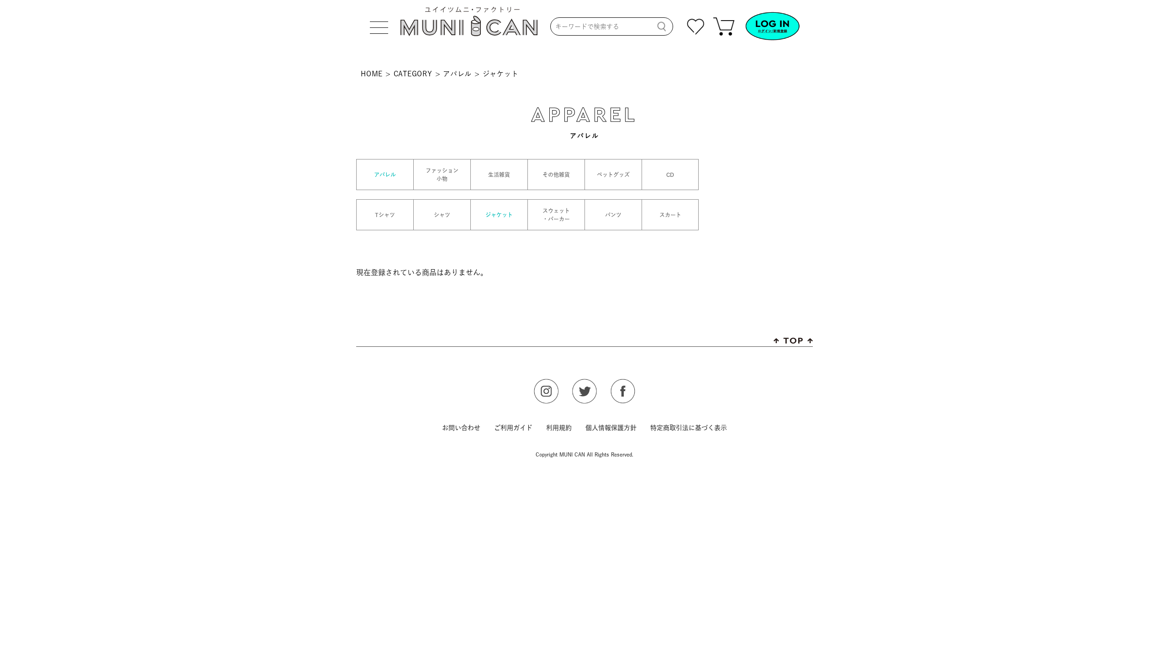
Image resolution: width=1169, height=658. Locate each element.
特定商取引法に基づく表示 (688, 428)
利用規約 (559, 428)
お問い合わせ (461, 428)
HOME (372, 73)
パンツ (613, 215)
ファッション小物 (442, 174)
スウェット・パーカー (556, 215)
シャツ (442, 215)
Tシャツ (385, 215)
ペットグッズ (613, 174)
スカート (670, 215)
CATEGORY (413, 73)
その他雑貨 (556, 174)
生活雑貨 (499, 174)
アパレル (457, 73)
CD (670, 174)
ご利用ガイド (513, 428)
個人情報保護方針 (611, 428)
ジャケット (499, 215)
